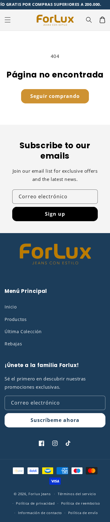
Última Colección (23, 331)
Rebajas (13, 344)
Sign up (55, 214)
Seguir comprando (55, 96)
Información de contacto (40, 512)
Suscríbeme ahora (55, 420)
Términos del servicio (77, 493)
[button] (7, 20)
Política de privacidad (35, 503)
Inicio (11, 307)
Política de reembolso (80, 503)
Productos (16, 319)
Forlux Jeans (39, 493)
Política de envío (83, 512)
